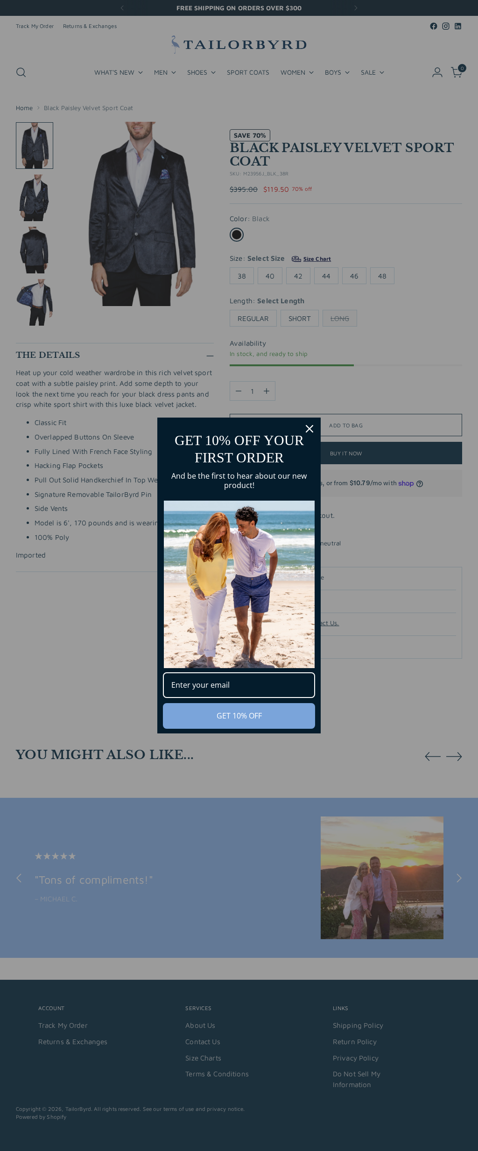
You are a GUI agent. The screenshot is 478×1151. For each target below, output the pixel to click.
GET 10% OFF (239, 716)
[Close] (309, 429)
